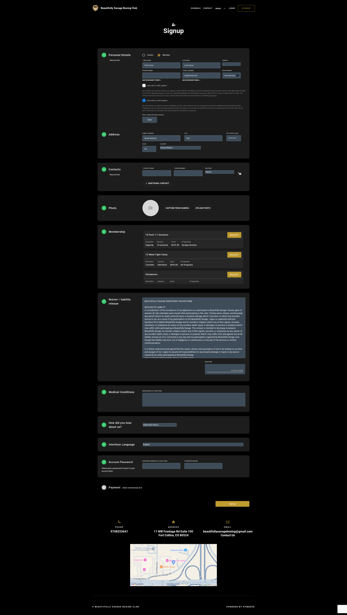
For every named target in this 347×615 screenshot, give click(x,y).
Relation (208, 168)
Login (232, 8)
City (185, 133)
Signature (208, 362)
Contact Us (228, 535)
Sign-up (232, 504)
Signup (246, 8)
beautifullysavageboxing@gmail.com (228, 531)
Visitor (150, 55)
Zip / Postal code (232, 133)
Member (166, 55)
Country (163, 144)
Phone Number (147, 70)
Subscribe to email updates (192, 105)
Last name (186, 60)
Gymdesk (249, 607)
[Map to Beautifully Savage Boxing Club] (173, 565)
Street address (148, 133)
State (144, 144)
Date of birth (227, 70)
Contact (207, 8)
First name (146, 60)
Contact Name (148, 168)
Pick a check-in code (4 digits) (153, 115)
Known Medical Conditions (152, 391)
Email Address (188, 70)
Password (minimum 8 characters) (154, 461)
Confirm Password (191, 461)
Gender (225, 60)
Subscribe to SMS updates (193, 91)
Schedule (196, 8)
